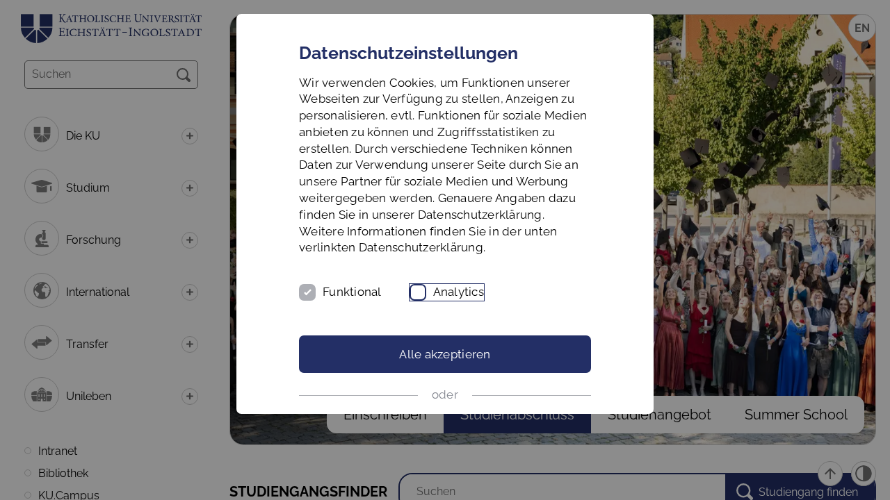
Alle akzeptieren (444, 354)
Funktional (352, 292)
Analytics (458, 292)
